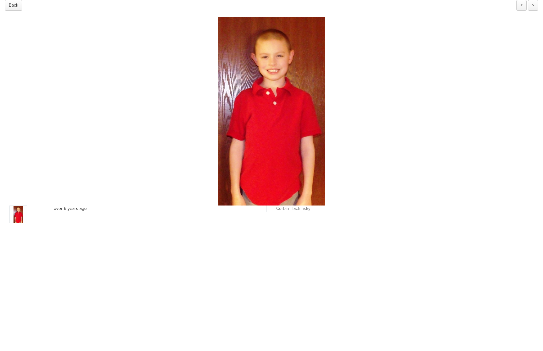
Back (13, 5)
